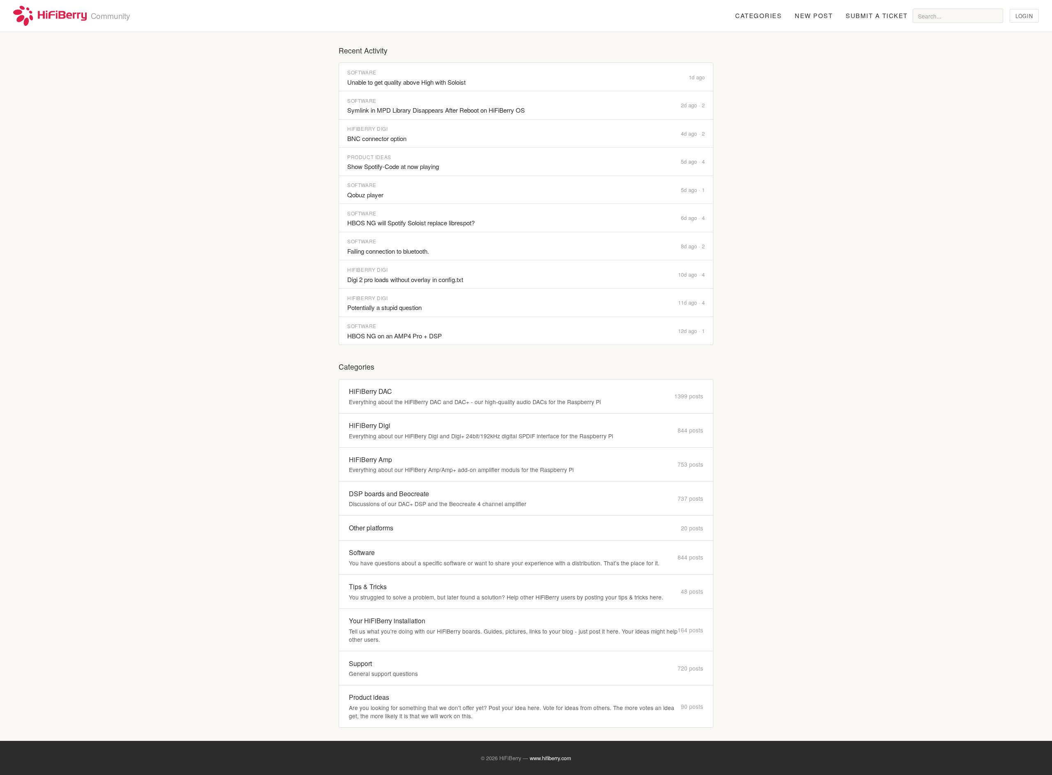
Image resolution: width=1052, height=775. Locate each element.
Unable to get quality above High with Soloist (406, 82)
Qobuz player (365, 194)
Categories (758, 15)
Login (1024, 16)
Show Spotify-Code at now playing (393, 166)
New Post (814, 15)
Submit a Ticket (877, 15)
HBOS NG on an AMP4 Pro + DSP (394, 335)
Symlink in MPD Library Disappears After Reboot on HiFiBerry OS (436, 110)
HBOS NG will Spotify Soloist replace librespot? (411, 222)
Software (361, 72)
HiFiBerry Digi (367, 128)
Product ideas (369, 156)
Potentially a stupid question (384, 307)
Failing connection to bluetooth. (388, 251)
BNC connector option (376, 138)
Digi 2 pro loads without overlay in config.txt (405, 279)
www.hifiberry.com (550, 758)
